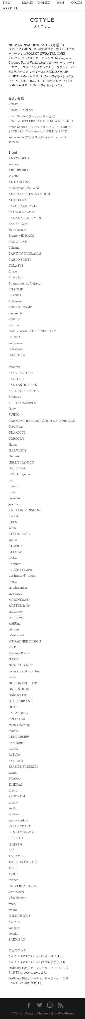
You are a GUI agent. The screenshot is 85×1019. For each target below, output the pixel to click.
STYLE (42, 26)
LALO (12, 557)
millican (13, 629)
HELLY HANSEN (21, 462)
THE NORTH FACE (23, 862)
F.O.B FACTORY (20, 372)
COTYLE (42, 20)
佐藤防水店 (15, 844)
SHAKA (14, 778)
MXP (12, 647)
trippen (13, 879)
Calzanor (14, 247)
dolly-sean (15, 343)
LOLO (12, 581)
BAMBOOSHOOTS (22, 211)
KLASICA (15, 546)
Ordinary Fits (17, 695)
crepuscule (15, 313)
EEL (11, 361)
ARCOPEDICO (19, 170)
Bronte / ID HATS (21, 235)
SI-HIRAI (15, 784)
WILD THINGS (19, 915)
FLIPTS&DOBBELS (22, 402)
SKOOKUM (16, 796)
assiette (13, 176)
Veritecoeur (16, 892)
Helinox (13, 456)
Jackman (14, 498)
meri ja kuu (15, 617)
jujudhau (13, 504)
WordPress (66, 1013)
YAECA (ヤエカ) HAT (24, 956)
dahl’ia (14, 325)
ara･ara (13, 164)
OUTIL (13, 707)
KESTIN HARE (19, 534)
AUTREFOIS (17, 200)
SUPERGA (16, 838)
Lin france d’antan (22, 575)
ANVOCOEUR (19, 158)
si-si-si (13, 790)
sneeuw (13, 802)
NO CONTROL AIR (22, 683)
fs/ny (12, 408)
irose (11, 492)
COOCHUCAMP (20, 307)
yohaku (13, 933)
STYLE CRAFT (19, 826)
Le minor (14, 563)
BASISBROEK (18, 223)
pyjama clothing (19, 725)
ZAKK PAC (16, 939)
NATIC (13, 659)
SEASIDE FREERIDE (23, 766)
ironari (13, 486)
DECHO (14, 337)
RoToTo (14, 754)
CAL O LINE (17, 241)
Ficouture (14, 396)
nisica (12, 677)
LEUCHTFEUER (20, 569)
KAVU (13, 516)
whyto (12, 909)
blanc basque (17, 229)
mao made (15, 593)
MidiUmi (14, 623)
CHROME (15, 289)
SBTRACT (16, 760)
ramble (13, 730)
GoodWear (15, 426)
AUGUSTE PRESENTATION (29, 194)
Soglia (12, 808)
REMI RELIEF (18, 736)
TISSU (13, 868)
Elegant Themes (36, 1013)
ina (10, 480)
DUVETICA (16, 355)
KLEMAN (15, 551)
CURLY (14, 319)
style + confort (18, 820)
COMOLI (14, 104)
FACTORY (16, 379)
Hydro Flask (17, 468)
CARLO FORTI (19, 259)
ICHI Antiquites (19, 474)
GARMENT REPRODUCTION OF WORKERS (41, 420)
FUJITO (14, 414)
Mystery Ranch (19, 653)
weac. (12, 904)
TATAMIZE (17, 856)
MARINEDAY (18, 599)
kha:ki (12, 540)
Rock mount (16, 742)
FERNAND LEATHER (24, 390)
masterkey (15, 611)
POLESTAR (17, 718)
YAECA (14, 921)
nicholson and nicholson (24, 671)
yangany (14, 927)
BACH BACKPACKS (23, 206)
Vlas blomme (17, 897)
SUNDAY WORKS (21, 832)
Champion (15, 277)
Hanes (12, 444)
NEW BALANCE (20, 665)
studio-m (14, 814)
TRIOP (13, 874)
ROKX (13, 748)
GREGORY (16, 438)
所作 (11, 850)
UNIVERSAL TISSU (22, 886)
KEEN (12, 522)
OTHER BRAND (20, 701)
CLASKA (15, 295)
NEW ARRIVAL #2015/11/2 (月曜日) (36, 45)
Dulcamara (15, 349)
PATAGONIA (18, 713)
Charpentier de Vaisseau (25, 283)
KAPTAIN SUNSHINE (24, 510)
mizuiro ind (16, 635)
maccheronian (17, 587)
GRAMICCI (16, 432)
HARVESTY (17, 450)
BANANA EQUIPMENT (25, 218)
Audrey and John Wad (23, 188)
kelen (12, 528)
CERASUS (15, 265)
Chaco (12, 271)
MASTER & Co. (19, 605)
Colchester (15, 301)
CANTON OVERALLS (24, 253)
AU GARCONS (19, 182)
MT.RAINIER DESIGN (24, 641)
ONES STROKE (19, 689)
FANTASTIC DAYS (22, 385)
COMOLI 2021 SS (20, 110)
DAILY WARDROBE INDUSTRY (32, 331)
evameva (14, 367)
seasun (12, 772)
